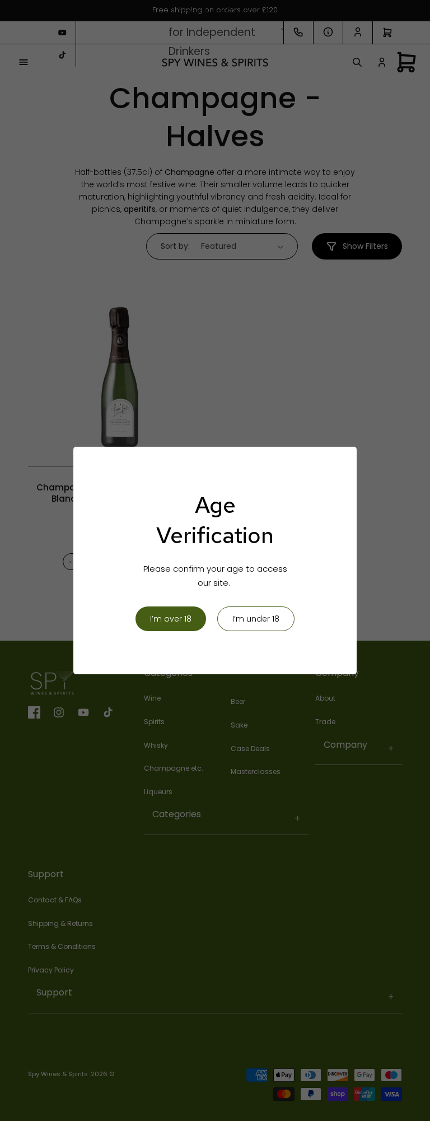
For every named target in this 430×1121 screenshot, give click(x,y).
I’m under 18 (255, 618)
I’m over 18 (170, 618)
